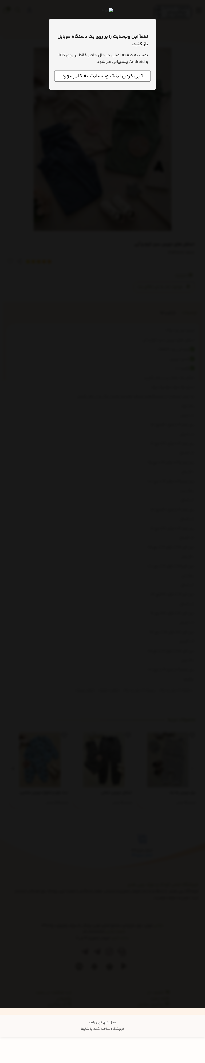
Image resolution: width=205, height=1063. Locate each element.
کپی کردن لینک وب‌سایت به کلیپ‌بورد (102, 76)
